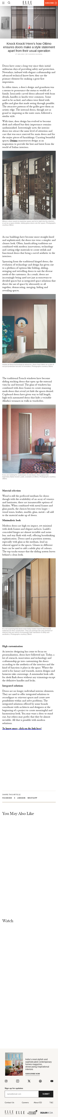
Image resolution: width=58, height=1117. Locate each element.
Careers (25, 1102)
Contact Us (9, 1102)
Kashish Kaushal (35, 54)
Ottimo (14, 141)
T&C (51, 1102)
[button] (8, 798)
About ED (38, 1102)
